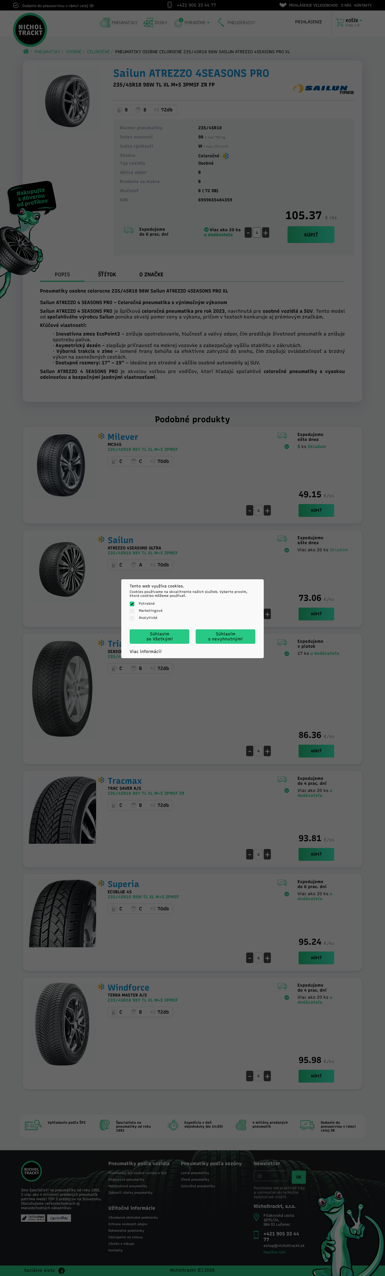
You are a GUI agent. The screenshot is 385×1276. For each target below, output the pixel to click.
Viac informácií (146, 651)
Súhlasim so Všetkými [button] (159, 636)
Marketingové (151, 611)
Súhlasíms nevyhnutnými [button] (225, 636)
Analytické (148, 618)
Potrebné (147, 603)
